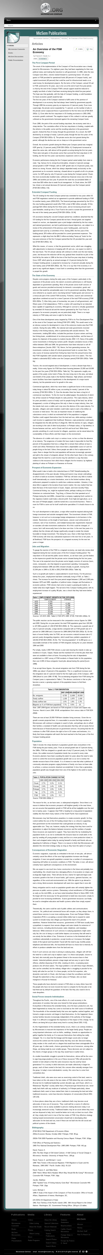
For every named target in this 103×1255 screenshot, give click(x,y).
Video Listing (34, 1223)
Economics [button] (43, 59)
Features (65, 1214)
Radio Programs (34, 1240)
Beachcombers (66, 1226)
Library (48, 1214)
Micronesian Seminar (23, 1251)
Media (31, 1214)
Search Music (51, 1246)
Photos (30, 1230)
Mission (80, 1224)
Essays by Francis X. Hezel (67, 1242)
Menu (51, 20)
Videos (30, 1220)
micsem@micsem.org (46, 1251)
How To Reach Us (83, 1235)
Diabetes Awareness (65, 1221)
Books (10, 53)
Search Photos (51, 1239)
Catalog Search (50, 1230)
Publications (18, 1214)
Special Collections (51, 1223)
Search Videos (51, 1243)
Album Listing (34, 1234)
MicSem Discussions (15, 57)
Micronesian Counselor (16, 49)
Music (30, 1237)
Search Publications (50, 1235)
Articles (11, 46)
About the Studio (35, 1227)
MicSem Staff (82, 1231)
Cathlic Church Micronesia (66, 1230)
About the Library (50, 1220)
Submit (97, 26)
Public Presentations (15, 60)
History (79, 1228)
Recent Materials (50, 1227)
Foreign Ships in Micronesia (67, 1236)
